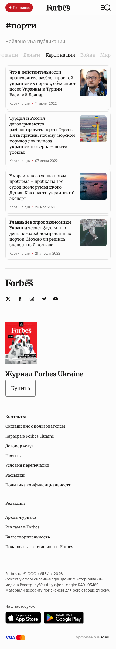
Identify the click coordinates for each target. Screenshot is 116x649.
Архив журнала (20, 517)
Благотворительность (27, 537)
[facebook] (20, 299)
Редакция (15, 503)
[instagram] (32, 299)
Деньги (31, 55)
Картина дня (20, 103)
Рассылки (15, 475)
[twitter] (8, 299)
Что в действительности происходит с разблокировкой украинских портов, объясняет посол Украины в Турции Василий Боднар (42, 83)
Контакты (15, 416)
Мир (105, 55)
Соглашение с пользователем (35, 426)
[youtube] (56, 299)
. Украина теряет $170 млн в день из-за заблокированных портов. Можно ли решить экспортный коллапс (40, 233)
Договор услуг (19, 445)
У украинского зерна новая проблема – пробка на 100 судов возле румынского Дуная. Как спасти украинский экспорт (42, 187)
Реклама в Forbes (22, 527)
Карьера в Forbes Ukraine (29, 436)
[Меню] (106, 7)
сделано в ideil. (93, 637)
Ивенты (13, 455)
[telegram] (44, 299)
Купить (20, 388)
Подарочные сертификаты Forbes (39, 546)
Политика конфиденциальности (38, 485)
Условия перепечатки (27, 465)
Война (87, 55)
